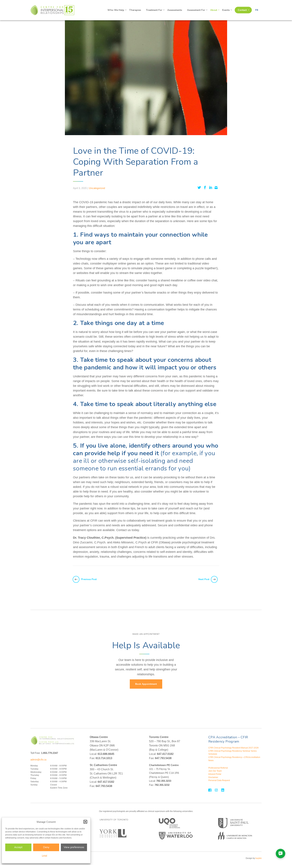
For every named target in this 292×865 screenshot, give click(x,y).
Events (226, 10)
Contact (242, 10)
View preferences (74, 847)
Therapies (135, 10)
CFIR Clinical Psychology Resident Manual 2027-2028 (233, 748)
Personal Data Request (219, 780)
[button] (85, 821)
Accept (18, 847)
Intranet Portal (214, 774)
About (213, 10)
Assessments (174, 10)
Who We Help (115, 10)
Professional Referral (218, 768)
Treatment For (154, 10)
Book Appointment (146, 684)
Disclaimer (213, 777)
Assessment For (196, 10)
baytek (259, 858)
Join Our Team (215, 771)
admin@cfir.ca (38, 759)
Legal (44, 855)
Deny (46, 847)
